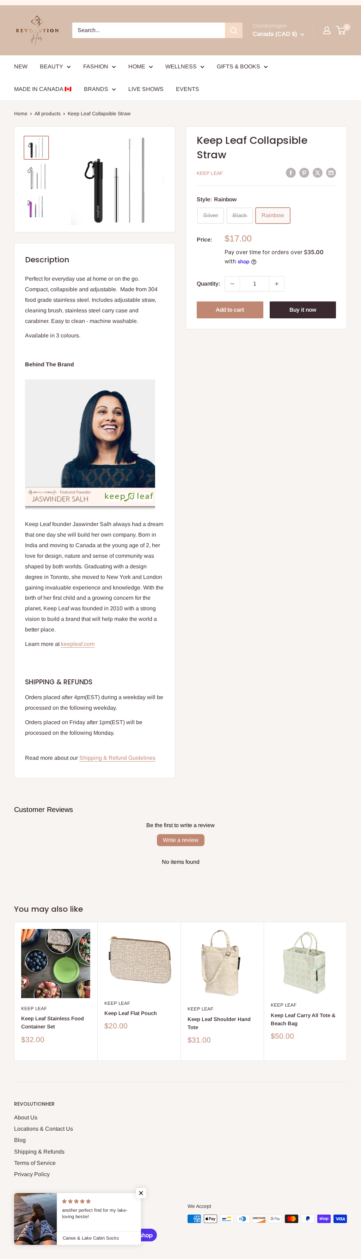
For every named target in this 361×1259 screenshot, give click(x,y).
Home (20, 113)
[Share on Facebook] (291, 172)
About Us (25, 1117)
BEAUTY (51, 66)
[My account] (326, 30)
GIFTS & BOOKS (238, 66)
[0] (341, 30)
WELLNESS (181, 66)
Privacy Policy (32, 1174)
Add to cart (230, 310)
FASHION (95, 66)
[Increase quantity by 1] (276, 283)
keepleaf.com (77, 644)
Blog (20, 1140)
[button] (141, 1193)
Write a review (180, 840)
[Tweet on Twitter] (318, 172)
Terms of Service (35, 1163)
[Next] (347, 991)
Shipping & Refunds (39, 1152)
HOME (136, 66)
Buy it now (302, 310)
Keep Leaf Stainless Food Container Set (52, 1022)
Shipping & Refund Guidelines (117, 758)
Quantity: (208, 284)
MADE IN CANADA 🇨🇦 (43, 89)
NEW (20, 66)
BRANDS (96, 89)
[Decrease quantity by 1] (232, 283)
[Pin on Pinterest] (304, 172)
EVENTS (187, 89)
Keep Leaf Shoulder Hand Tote (219, 1023)
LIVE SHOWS (146, 89)
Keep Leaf (210, 173)
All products (48, 113)
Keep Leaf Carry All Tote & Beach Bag (303, 1019)
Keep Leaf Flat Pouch (130, 1013)
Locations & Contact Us (43, 1129)
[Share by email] (331, 172)
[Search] (234, 30)
